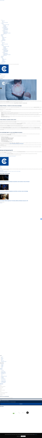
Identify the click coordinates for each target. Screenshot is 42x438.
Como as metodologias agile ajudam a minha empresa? (16, 143)
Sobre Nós (3, 42)
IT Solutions (3, 52)
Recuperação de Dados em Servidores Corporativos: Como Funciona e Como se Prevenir (14, 181)
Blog (2, 58)
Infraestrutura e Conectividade (6, 54)
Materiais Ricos (4, 61)
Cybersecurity (5, 55)
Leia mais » (1, 193)
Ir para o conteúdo (2, 0)
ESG (2, 21)
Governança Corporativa (5, 22)
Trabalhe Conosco (3, 40)
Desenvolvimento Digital (6, 24)
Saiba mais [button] (36, 434)
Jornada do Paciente (5, 29)
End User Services (5, 31)
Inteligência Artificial (5, 28)
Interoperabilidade (5, 51)
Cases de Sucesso (4, 37)
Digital (3, 45)
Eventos (2, 35)
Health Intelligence (4, 27)
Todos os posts (1, 170)
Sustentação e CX (5, 48)
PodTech (3, 38)
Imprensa (3, 60)
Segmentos (2, 34)
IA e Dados (4, 25)
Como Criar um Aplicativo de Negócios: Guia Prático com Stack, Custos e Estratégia (14, 191)
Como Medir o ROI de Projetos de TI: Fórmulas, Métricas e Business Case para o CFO (14, 200)
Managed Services (5, 32)
